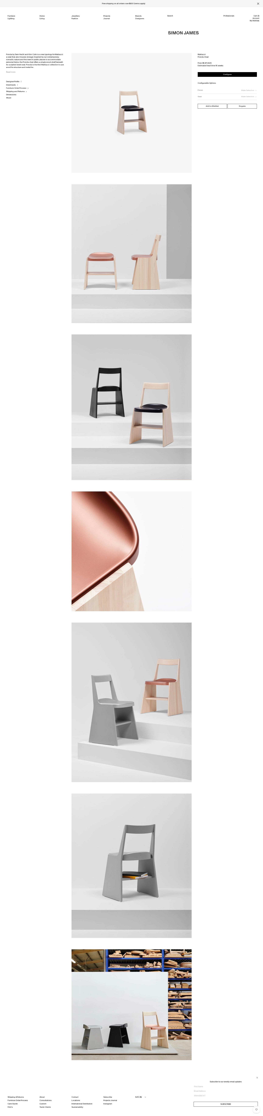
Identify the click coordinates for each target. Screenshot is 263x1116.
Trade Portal (228, 22)
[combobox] (225, 1096)
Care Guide (13, 1104)
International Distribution (82, 1104)
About (42, 1097)
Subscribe (107, 1097)
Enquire (242, 106)
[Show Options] (257, 1097)
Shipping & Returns (16, 1097)
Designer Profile (12, 81)
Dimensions (11, 95)
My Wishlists (254, 21)
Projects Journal (110, 1100)
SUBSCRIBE (178, 1105)
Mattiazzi (202, 54)
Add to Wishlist (212, 106)
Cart (256, 16)
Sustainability (77, 1107)
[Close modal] (3, 56)
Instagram (107, 1104)
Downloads (11, 85)
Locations (76, 1100)
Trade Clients (45, 1107)
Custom (43, 1104)
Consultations (46, 1100)
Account (256, 18)
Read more (10, 72)
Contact (75, 1097)
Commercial (228, 19)
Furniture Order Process (16, 88)
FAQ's (10, 1107)
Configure (227, 74)
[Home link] (183, 32)
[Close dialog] (257, 1077)
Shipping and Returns (15, 91)
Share (8, 98)
